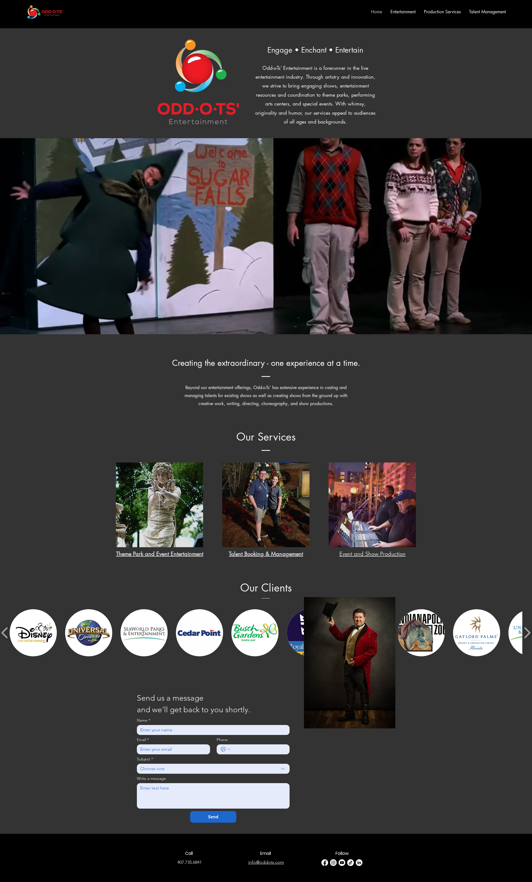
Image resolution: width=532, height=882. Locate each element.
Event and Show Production (372, 553)
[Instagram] (333, 862)
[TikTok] (350, 862)
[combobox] (213, 769)
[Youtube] (342, 862)
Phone (222, 739)
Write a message (151, 778)
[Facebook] (324, 862)
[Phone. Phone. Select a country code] (225, 749)
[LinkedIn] (359, 862)
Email (143, 739)
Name (143, 720)
